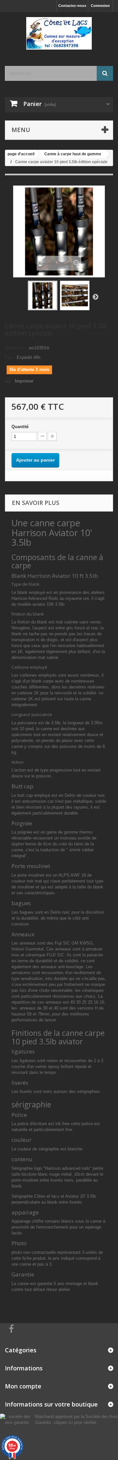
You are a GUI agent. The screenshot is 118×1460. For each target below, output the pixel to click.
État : (10, 357)
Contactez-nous (72, 6)
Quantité (20, 426)
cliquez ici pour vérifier (75, 1422)
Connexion (100, 6)
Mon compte (23, 1386)
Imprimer (24, 381)
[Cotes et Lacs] (59, 33)
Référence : (16, 347)
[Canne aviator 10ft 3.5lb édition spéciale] (42, 295)
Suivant (95, 296)
